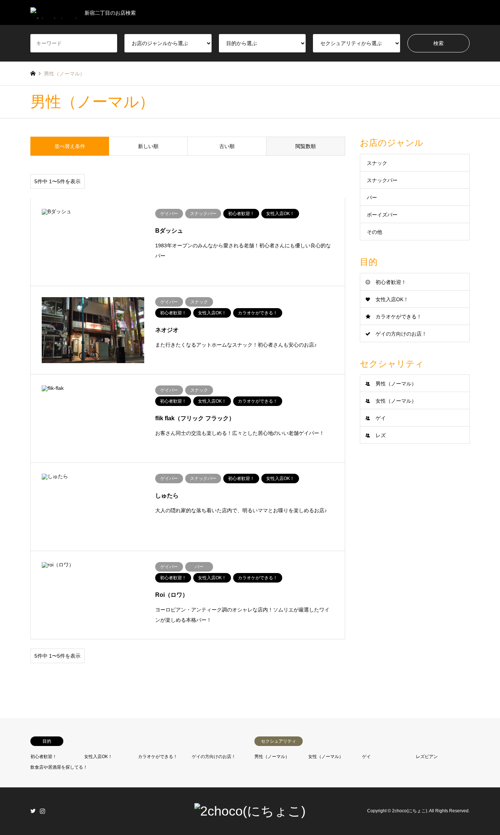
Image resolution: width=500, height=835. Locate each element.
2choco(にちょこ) (409, 810)
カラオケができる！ (399, 316)
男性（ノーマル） (396, 384)
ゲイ (381, 418)
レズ (381, 435)
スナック (377, 163)
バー (372, 197)
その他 (374, 232)
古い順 (227, 146)
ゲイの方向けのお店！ (401, 334)
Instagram (42, 810)
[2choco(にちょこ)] (250, 811)
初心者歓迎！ (391, 282)
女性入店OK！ (392, 299)
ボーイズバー (382, 215)
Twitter (33, 810)
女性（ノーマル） (396, 401)
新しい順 (148, 146)
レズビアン (427, 756)
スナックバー (382, 180)
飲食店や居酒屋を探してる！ (58, 767)
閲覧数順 (305, 146)
